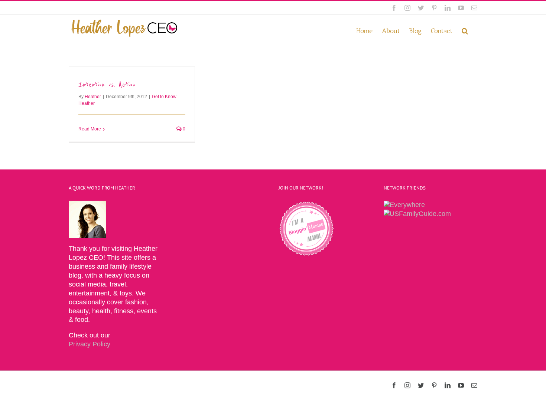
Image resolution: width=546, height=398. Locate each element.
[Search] (465, 30)
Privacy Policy (89, 344)
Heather (93, 96)
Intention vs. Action (107, 84)
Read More (89, 129)
